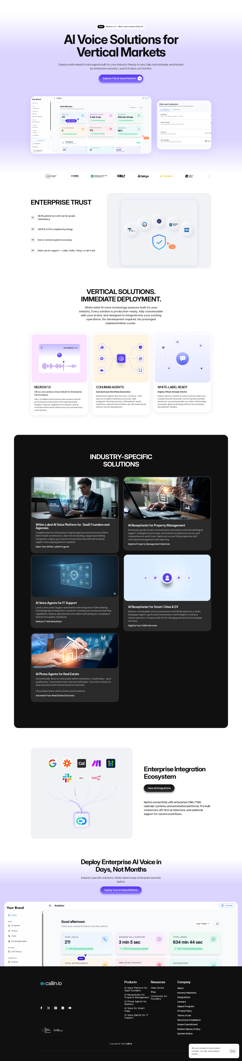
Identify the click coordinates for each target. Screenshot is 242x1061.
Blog (153, 991)
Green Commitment (187, 1024)
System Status (185, 1033)
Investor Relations (186, 992)
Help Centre (157, 987)
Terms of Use (184, 1015)
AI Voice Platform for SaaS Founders (136, 989)
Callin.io (128, 1043)
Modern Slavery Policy (188, 1029)
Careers (181, 1001)
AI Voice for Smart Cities (134, 1009)
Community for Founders (159, 997)
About (180, 988)
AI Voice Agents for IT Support (136, 1016)
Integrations (183, 997)
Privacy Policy (184, 1010)
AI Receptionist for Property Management (137, 996)
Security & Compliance (189, 1019)
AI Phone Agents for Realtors (135, 1002)
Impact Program (185, 1006)
